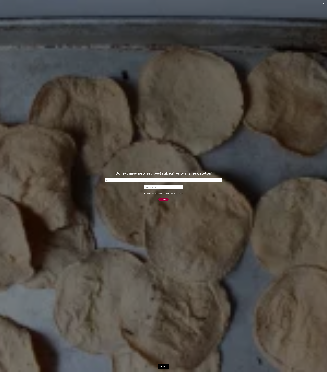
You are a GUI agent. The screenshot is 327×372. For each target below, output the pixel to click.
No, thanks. (163, 366)
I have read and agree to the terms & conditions (164, 193)
